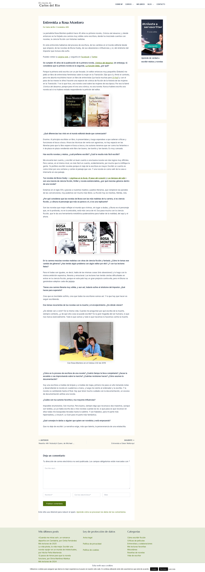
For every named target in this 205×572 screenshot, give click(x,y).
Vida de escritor (134, 556)
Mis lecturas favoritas (136, 547)
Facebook (85, 57)
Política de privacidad (92, 544)
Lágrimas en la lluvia (78, 178)
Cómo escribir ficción (136, 538)
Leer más (171, 569)
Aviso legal (87, 538)
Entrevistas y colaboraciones (139, 544)
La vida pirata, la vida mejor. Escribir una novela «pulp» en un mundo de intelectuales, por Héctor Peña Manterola (57, 550)
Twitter (94, 57)
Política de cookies (91, 550)
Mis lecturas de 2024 (47, 561)
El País (115, 78)
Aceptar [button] (154, 569)
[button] (132, 4)
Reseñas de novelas (136, 553)
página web (63, 57)
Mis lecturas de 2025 (47, 544)
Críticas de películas (136, 541)
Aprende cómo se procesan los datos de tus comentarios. (101, 512)
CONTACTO (161, 4)
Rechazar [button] (163, 569)
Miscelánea (132, 550)
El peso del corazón (96, 178)
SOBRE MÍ (118, 4)
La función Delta (92, 66)
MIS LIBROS (141, 4)
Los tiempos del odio (116, 178)
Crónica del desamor (104, 63)
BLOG (150, 4)
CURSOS (128, 4)
